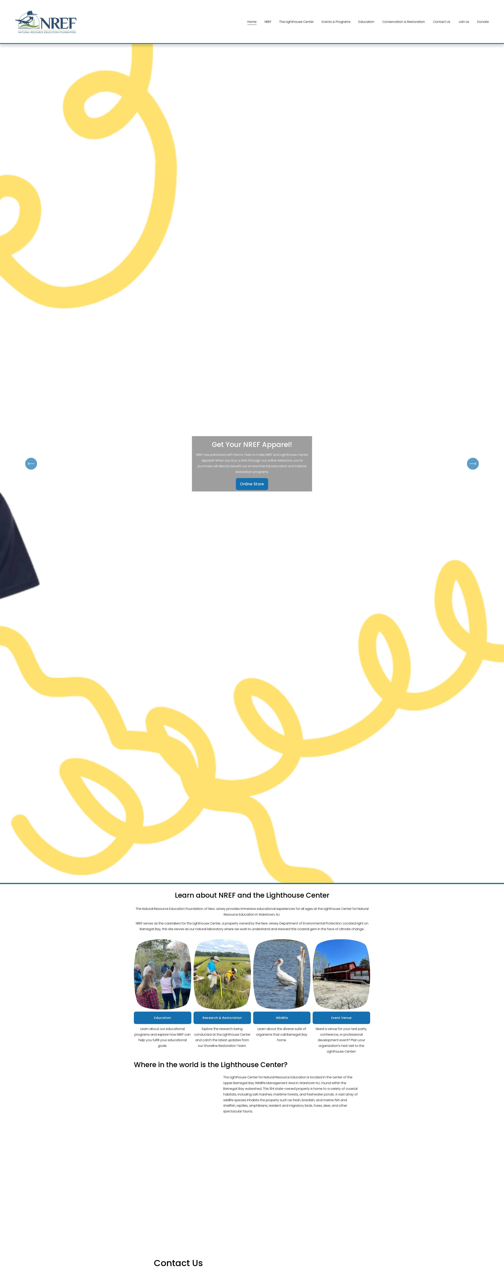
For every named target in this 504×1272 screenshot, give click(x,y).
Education (162, 1018)
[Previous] (31, 464)
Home (252, 21)
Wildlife (282, 1018)
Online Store (252, 484)
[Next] (473, 464)
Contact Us (441, 21)
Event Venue (341, 1018)
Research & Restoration (222, 1018)
